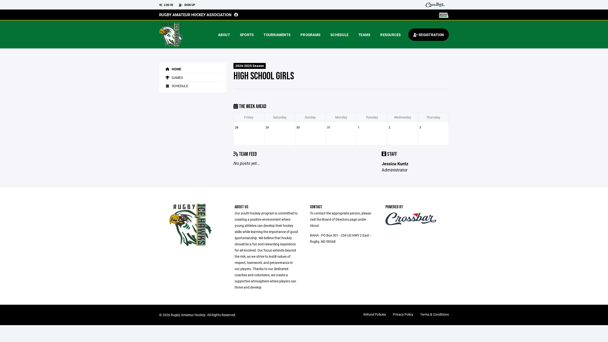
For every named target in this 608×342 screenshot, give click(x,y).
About (224, 34)
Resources (390, 34)
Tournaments (277, 34)
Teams (364, 34)
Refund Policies (374, 314)
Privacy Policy (403, 314)
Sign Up (189, 5)
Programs (310, 34)
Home (176, 69)
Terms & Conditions (434, 314)
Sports (247, 34)
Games (177, 77)
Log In (168, 5)
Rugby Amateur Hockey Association (195, 14)
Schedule (339, 34)
